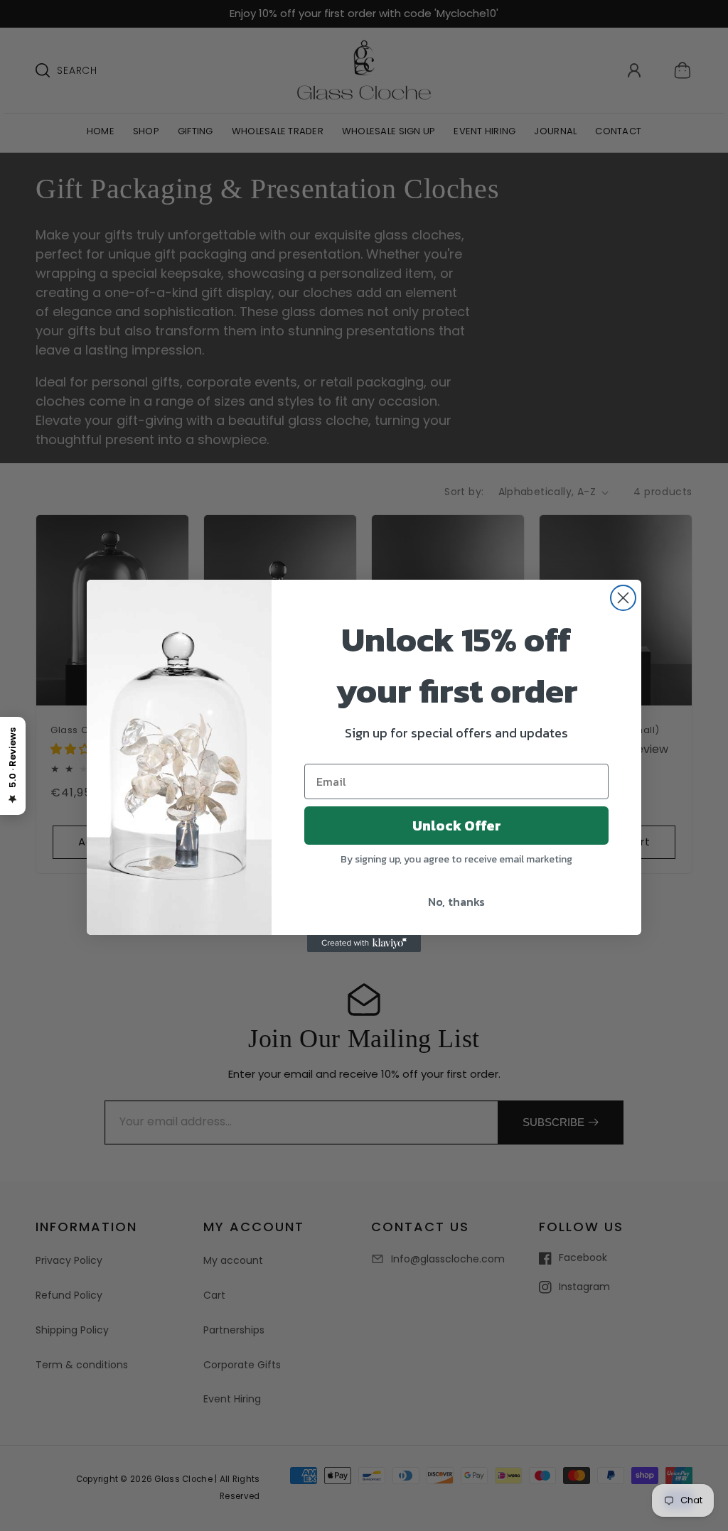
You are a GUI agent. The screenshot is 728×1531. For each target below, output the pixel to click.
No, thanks (456, 901)
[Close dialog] (623, 597)
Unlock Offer (456, 825)
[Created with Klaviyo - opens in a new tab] (364, 943)
